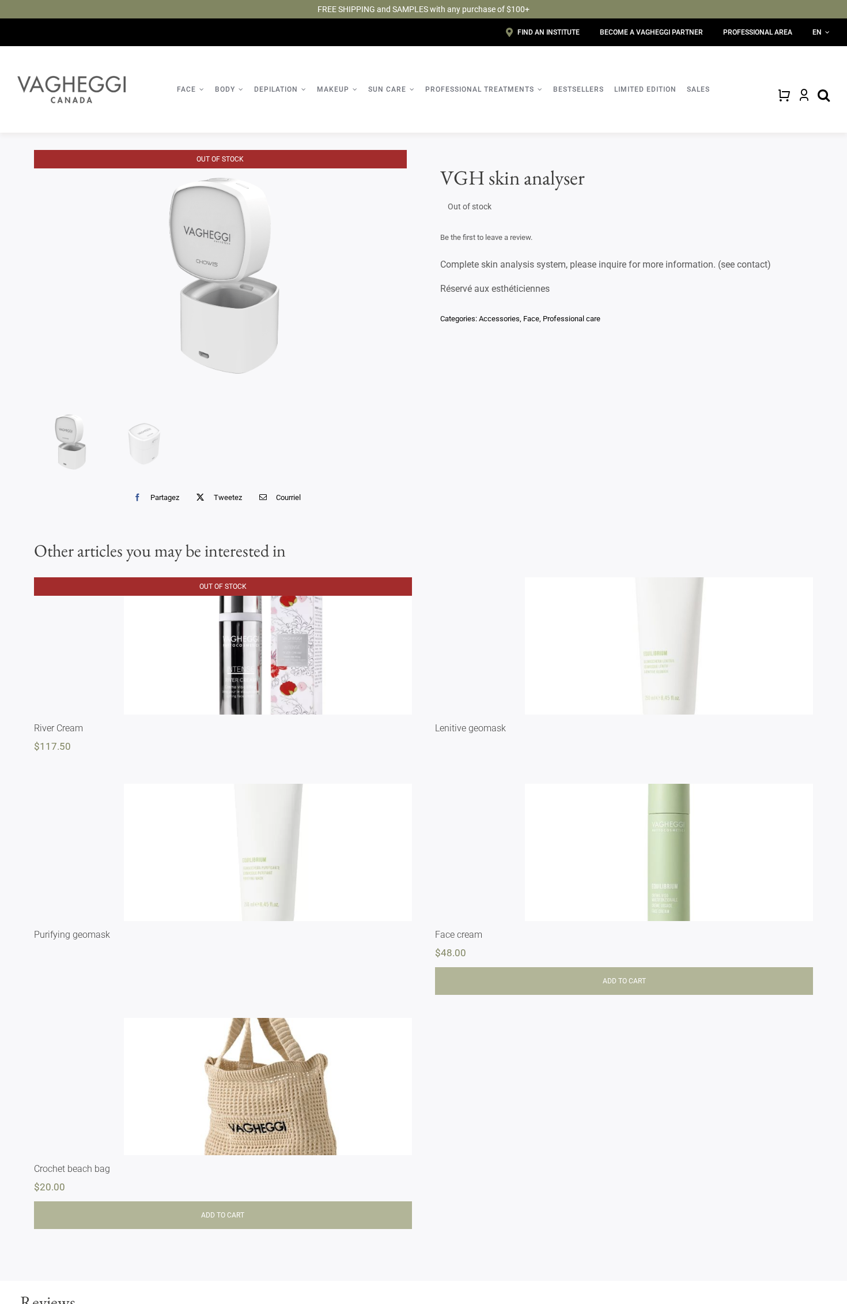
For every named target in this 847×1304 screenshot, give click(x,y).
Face (531, 318)
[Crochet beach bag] (268, 1086)
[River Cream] (268, 646)
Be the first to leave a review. (486, 237)
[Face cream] (669, 852)
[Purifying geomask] (268, 852)
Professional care (571, 318)
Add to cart (624, 981)
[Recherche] (824, 95)
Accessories (499, 318)
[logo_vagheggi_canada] (71, 79)
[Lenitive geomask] (669, 646)
